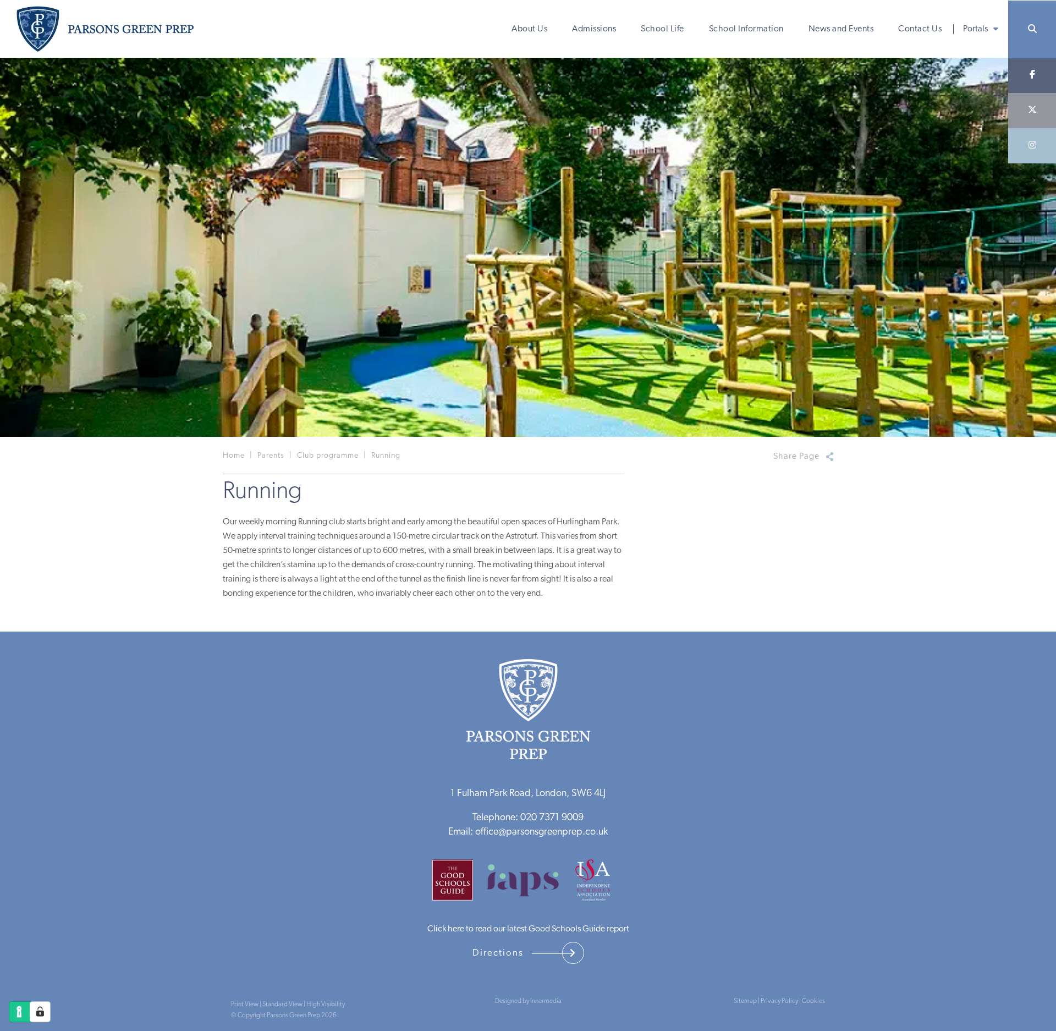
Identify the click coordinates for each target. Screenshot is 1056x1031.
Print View (244, 1004)
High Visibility (325, 1004)
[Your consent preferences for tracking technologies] (40, 1011)
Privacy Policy (779, 1001)
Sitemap (745, 1001)
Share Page (796, 456)
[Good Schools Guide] (458, 884)
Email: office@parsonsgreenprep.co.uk (528, 832)
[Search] (1032, 29)
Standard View (282, 1004)
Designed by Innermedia (528, 1001)
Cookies (813, 1001)
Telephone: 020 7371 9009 (528, 818)
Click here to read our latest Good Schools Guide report (528, 929)
